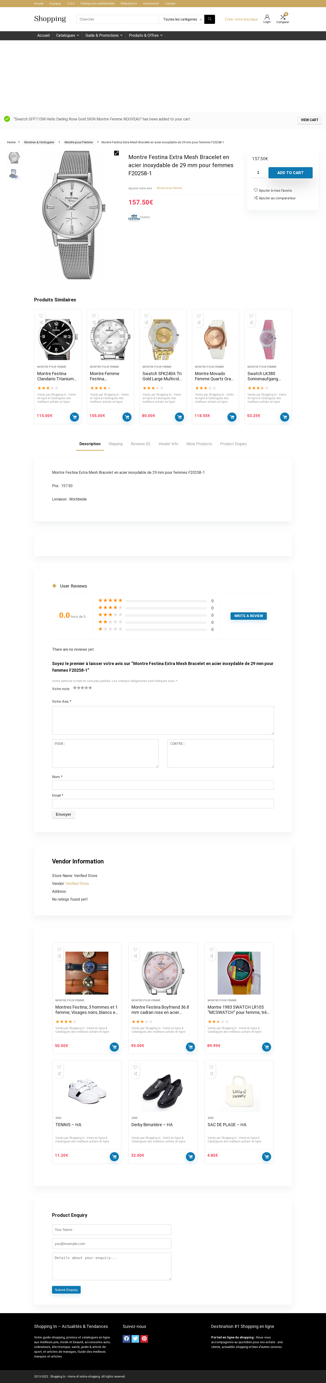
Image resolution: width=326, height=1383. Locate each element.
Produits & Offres (144, 35)
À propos (55, 3)
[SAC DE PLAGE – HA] (239, 1090)
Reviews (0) (140, 444)
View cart (310, 120)
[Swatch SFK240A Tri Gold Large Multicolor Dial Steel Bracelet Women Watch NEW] (163, 339)
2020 (58, 1118)
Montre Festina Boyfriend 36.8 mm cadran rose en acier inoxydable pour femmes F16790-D (160, 1015)
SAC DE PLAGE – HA (227, 1124)
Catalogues (65, 35)
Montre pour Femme (79, 142)
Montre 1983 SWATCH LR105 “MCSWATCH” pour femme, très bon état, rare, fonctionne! (238, 1012)
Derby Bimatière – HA (152, 1124)
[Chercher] (209, 19)
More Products (199, 444)
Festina (145, 217)
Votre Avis (61, 701)
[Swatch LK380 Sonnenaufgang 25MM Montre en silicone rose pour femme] (268, 339)
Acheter (114, 1156)
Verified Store (77, 883)
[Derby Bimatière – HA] (163, 1090)
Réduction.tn (129, 3)
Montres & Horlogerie (39, 142)
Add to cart (290, 172)
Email (57, 795)
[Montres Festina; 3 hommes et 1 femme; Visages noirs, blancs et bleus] (86, 973)
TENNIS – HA (68, 1124)
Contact (170, 3)
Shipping (116, 444)
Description (89, 444)
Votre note (60, 689)
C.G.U (70, 3)
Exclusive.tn (151, 3)
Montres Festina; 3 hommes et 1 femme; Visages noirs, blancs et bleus (86, 1012)
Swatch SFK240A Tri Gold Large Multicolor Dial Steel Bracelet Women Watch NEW (162, 381)
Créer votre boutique (241, 19)
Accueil (38, 3)
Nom (57, 777)
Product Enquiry (233, 444)
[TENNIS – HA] (86, 1090)
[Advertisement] (163, 76)
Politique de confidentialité (98, 3)
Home (11, 142)
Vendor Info (168, 444)
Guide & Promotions (102, 35)
